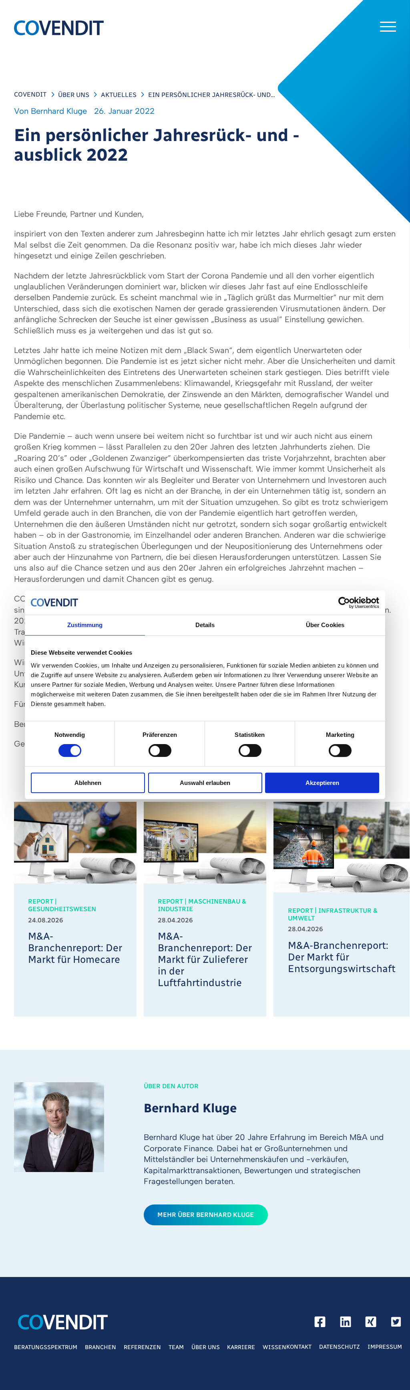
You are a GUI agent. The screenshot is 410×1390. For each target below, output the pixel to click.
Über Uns (73, 94)
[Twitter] (396, 1323)
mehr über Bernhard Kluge (205, 1215)
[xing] (371, 1323)
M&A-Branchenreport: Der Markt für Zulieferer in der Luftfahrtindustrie (205, 959)
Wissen (274, 1347)
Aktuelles (119, 94)
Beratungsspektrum (45, 1347)
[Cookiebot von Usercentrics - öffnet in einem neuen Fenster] (344, 603)
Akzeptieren (322, 782)
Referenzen (142, 1347)
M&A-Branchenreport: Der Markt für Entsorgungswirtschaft (342, 957)
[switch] (160, 750)
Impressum (385, 1346)
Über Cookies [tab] (325, 624)
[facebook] (320, 1323)
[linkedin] (346, 1323)
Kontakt (299, 1346)
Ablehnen (87, 782)
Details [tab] (205, 624)
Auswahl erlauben (205, 782)
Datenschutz (339, 1346)
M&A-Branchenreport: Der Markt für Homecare (75, 947)
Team (176, 1347)
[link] (75, 909)
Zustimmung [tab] (85, 624)
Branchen (100, 1347)
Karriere (241, 1347)
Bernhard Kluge (59, 111)
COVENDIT (30, 94)
